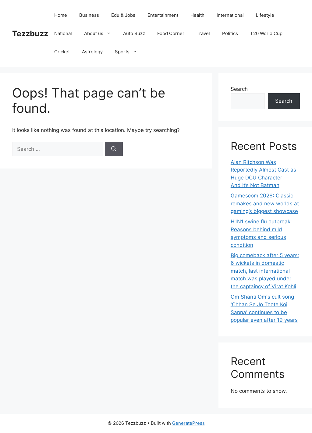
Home (60, 15)
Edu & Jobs (123, 15)
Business (89, 15)
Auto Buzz (134, 33)
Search (239, 89)
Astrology (92, 52)
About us (93, 33)
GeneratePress (188, 423)
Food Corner (170, 33)
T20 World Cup (266, 33)
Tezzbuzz (30, 33)
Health (197, 15)
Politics (230, 33)
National (63, 33)
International (230, 15)
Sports (122, 52)
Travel (203, 33)
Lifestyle (265, 15)
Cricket (62, 52)
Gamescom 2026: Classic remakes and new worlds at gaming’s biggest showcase (265, 203)
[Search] (114, 149)
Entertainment (162, 15)
